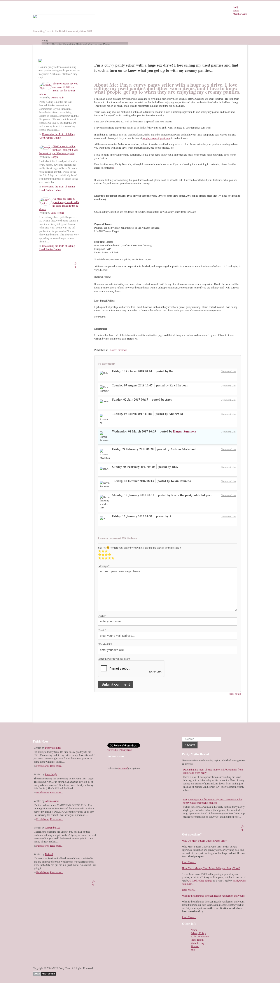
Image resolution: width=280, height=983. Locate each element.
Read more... (56, 765)
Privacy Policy (198, 933)
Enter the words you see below (114, 658)
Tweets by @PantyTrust (119, 749)
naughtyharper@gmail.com (156, 138)
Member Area (240, 13)
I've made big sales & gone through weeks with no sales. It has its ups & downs (59, 204)
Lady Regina (57, 212)
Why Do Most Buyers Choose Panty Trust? (204, 840)
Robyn (54, 156)
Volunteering (197, 943)
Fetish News (42, 765)
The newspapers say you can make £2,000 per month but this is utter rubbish (58, 89)
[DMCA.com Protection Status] (45, 973)
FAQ (235, 7)
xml (193, 949)
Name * (102, 615)
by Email (123, 768)
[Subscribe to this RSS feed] (76, 264)
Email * (102, 630)
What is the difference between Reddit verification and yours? (213, 895)
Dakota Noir (57, 97)
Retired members (118, 350)
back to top (235, 693)
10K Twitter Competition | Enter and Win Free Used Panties (80, 43)
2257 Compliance (200, 936)
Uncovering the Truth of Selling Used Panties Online (57, 135)
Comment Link (228, 371)
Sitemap (195, 946)
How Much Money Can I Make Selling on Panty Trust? (211, 868)
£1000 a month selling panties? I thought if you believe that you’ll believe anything (58, 149)
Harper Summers (184, 431)
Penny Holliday (53, 747)
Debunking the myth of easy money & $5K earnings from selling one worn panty (213, 771)
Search (191, 744)
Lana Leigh (51, 774)
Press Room (197, 939)
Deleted (49, 854)
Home (45, 40)
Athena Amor (52, 801)
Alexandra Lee (52, 827)
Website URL (105, 644)
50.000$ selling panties (200, 880)
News (236, 10)
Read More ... (189, 862)
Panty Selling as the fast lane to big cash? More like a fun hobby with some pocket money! (212, 801)
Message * (104, 566)
